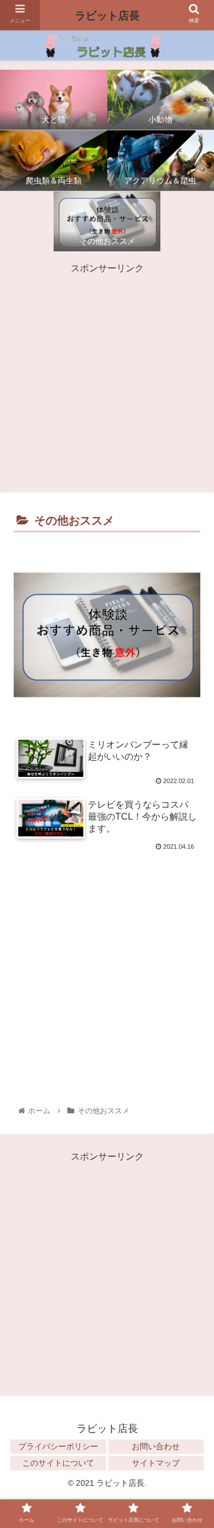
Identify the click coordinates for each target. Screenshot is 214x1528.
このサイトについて (58, 1462)
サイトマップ (156, 1462)
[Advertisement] (107, 376)
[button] (191, 1343)
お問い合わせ (156, 1446)
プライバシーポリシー (58, 1446)
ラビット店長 (107, 16)
